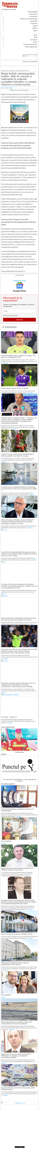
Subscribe (19, 320)
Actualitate (33, 16)
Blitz (35, 37)
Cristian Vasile (8, 88)
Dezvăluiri (33, 21)
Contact (9, 1159)
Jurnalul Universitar (30, 44)
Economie (33, 23)
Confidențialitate (19, 1159)
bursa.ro (22, 271)
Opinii (35, 26)
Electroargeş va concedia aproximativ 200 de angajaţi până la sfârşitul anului (18, 222)
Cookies (30, 1159)
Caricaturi (33, 40)
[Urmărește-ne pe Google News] (19, 287)
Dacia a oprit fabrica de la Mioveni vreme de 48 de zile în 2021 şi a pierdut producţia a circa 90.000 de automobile (18, 145)
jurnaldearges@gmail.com (16, 1115)
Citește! (5, 363)
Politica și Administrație (28, 19)
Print (35, 35)
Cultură (34, 28)
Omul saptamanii (31, 47)
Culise (35, 42)
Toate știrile (33, 14)
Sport (35, 30)
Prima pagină (32, 12)
